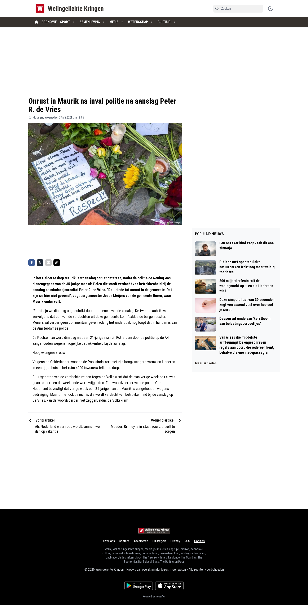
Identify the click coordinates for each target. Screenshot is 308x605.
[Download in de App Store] (169, 586)
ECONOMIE (49, 22)
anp (42, 117)
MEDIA (114, 22)
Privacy (175, 541)
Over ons (109, 541)
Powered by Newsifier (154, 596)
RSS (187, 541)
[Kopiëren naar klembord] (56, 262)
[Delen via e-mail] (48, 262)
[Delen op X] (40, 262)
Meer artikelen (205, 363)
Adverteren (140, 541)
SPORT (65, 22)
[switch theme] (270, 9)
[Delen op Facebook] (31, 262)
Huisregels (159, 541)
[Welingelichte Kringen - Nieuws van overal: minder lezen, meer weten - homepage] (71, 8)
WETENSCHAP (138, 22)
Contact (124, 541)
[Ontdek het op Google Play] (138, 586)
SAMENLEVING (90, 22)
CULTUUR (164, 22)
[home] (36, 22)
